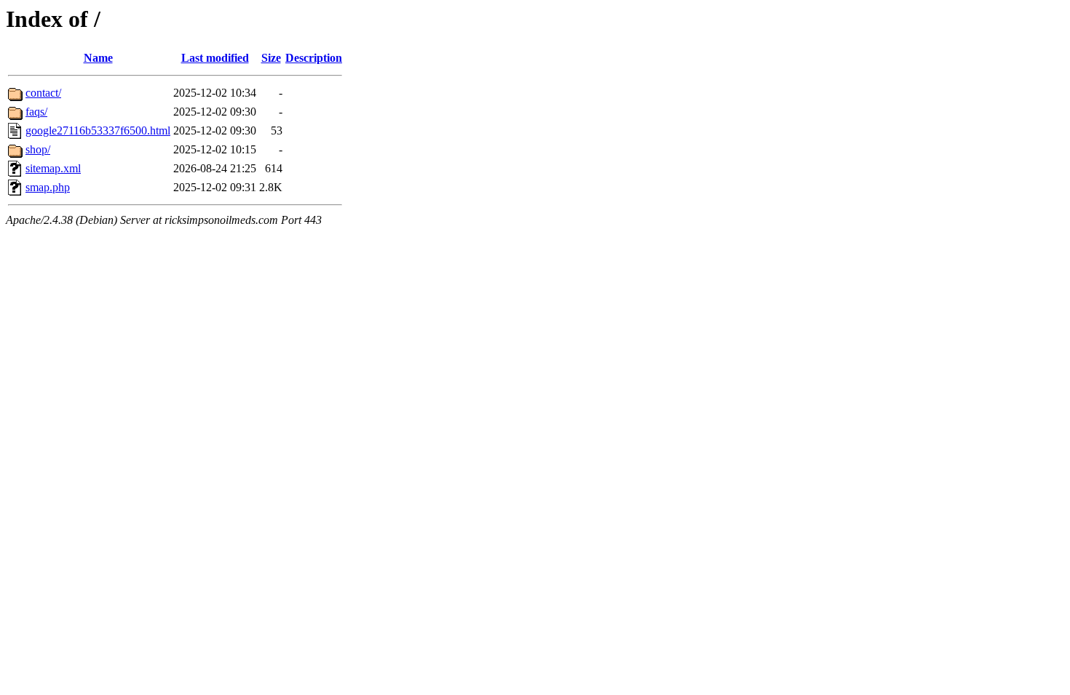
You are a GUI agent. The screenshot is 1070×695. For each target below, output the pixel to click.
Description (313, 58)
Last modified (215, 58)
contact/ (43, 93)
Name (98, 58)
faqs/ (36, 111)
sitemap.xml (53, 168)
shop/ (37, 149)
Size (271, 58)
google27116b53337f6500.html (97, 130)
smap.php (47, 187)
